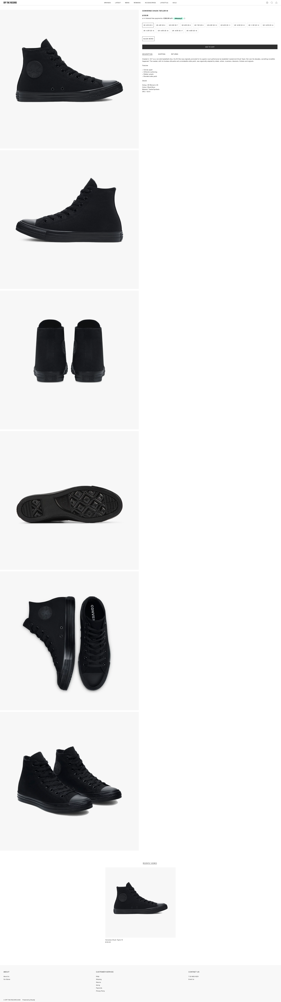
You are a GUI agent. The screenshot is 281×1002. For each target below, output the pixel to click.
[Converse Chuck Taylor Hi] (140, 902)
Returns (98, 982)
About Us (6, 976)
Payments (99, 988)
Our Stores (7, 979)
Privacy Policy (100, 991)
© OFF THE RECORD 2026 (12, 1000)
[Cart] (276, 2)
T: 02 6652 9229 (193, 976)
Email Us (191, 979)
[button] (107, 2)
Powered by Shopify (29, 1000)
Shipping (99, 979)
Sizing (98, 985)
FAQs (97, 976)
